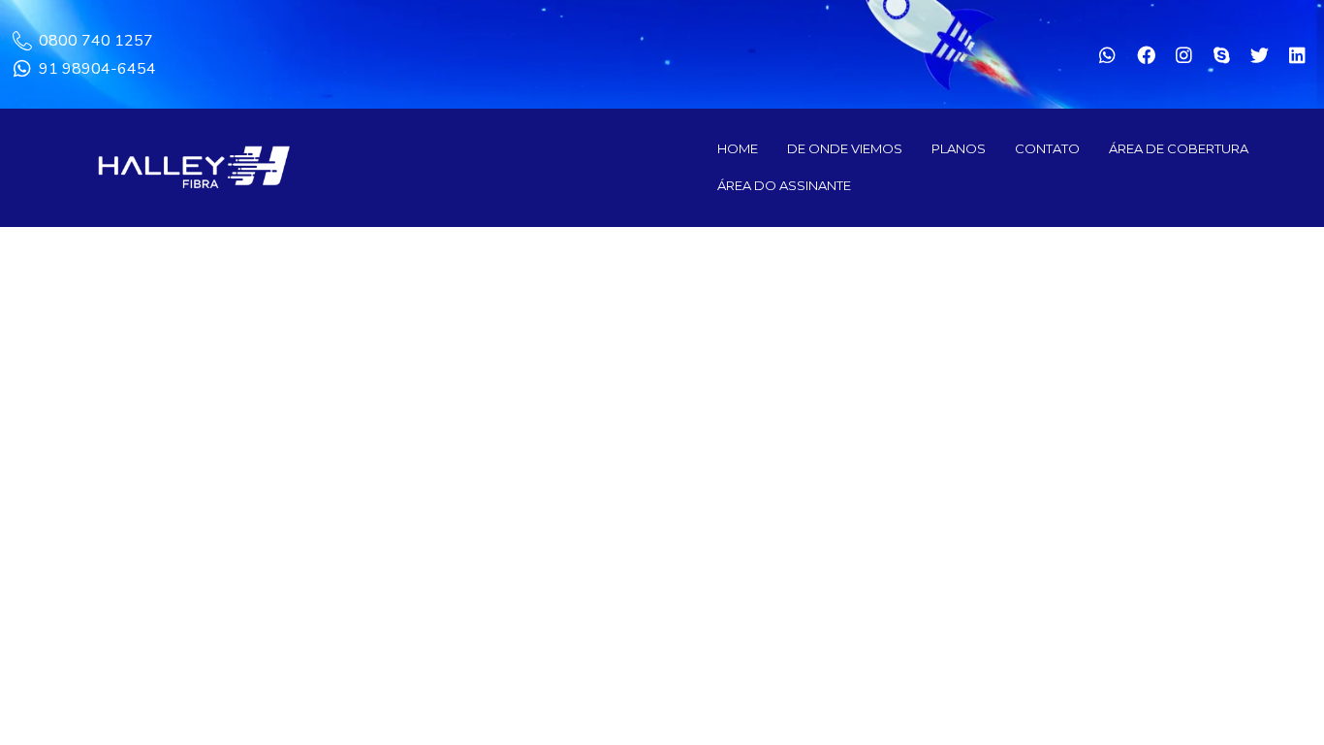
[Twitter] (1260, 54)
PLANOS (958, 148)
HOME (737, 148)
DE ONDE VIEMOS (844, 148)
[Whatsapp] (1107, 54)
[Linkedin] (1297, 54)
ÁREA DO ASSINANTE (784, 185)
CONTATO (1047, 148)
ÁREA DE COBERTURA (1178, 148)
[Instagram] (1183, 54)
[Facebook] (1145, 54)
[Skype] (1221, 54)
